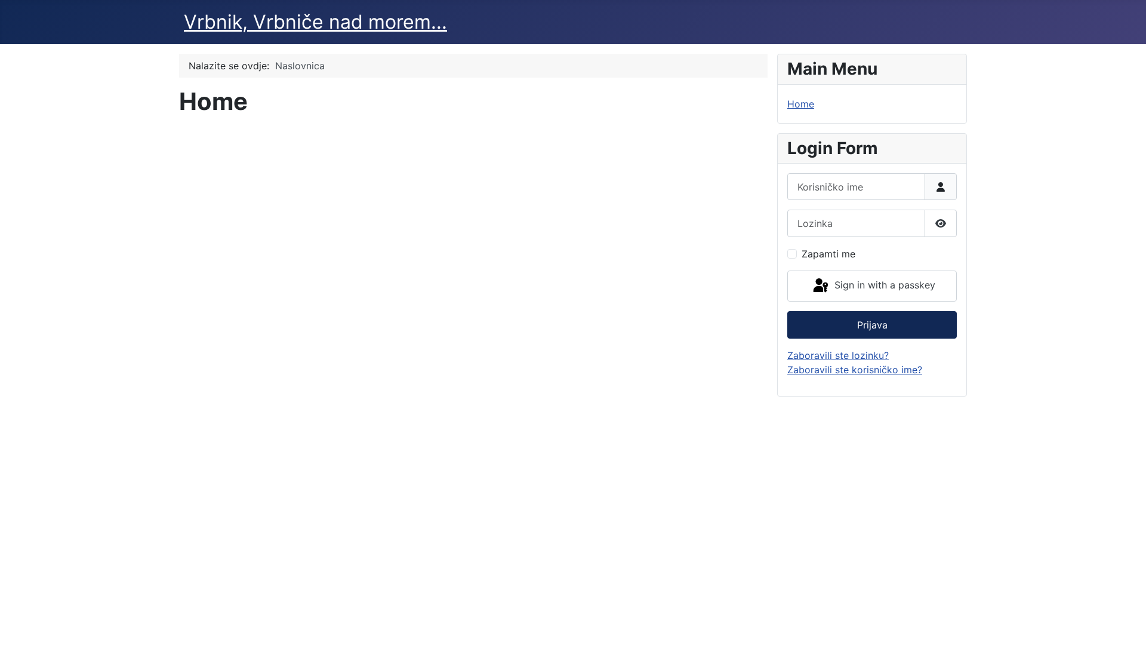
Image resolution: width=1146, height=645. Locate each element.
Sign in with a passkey (883, 285)
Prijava (872, 325)
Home (800, 104)
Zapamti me (828, 254)
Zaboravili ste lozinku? (838, 355)
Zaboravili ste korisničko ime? (854, 370)
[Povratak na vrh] (1125, 622)
